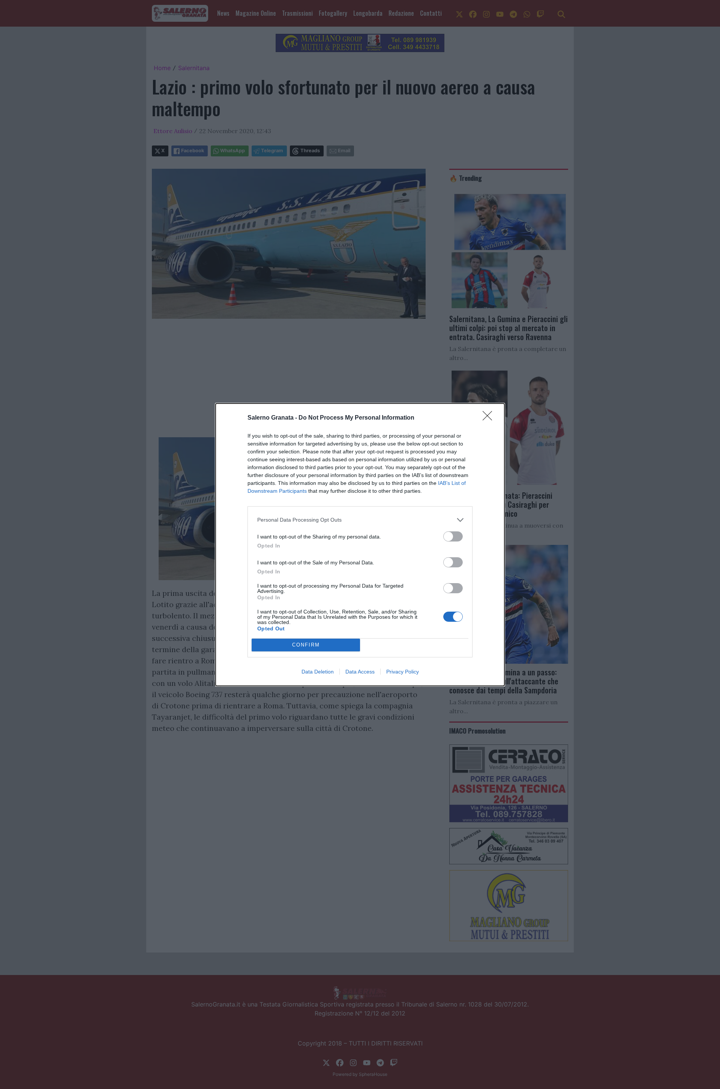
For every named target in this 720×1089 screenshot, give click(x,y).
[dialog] (360, 545)
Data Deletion (318, 672)
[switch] (453, 536)
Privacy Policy (402, 672)
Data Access (360, 672)
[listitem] (360, 520)
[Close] (490, 418)
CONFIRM (306, 645)
